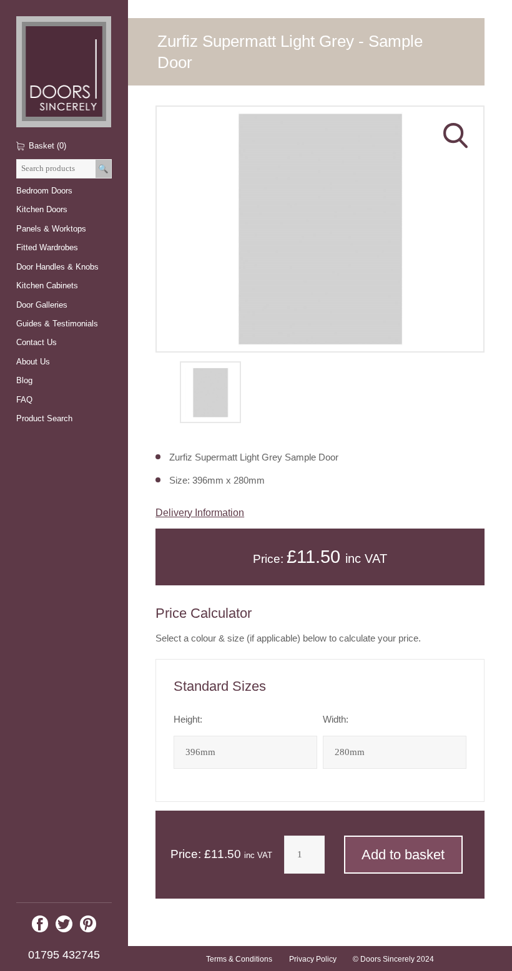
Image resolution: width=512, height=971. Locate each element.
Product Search (44, 418)
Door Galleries (41, 305)
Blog (24, 380)
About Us (33, 362)
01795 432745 (64, 955)
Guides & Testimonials (57, 324)
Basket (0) (47, 145)
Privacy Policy (313, 959)
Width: (335, 720)
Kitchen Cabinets (47, 285)
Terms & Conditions (239, 959)
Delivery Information (199, 512)
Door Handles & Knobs (57, 267)
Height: (188, 720)
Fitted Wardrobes (47, 247)
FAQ (24, 400)
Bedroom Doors (44, 191)
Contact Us (36, 342)
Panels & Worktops (51, 229)
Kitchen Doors (41, 209)
